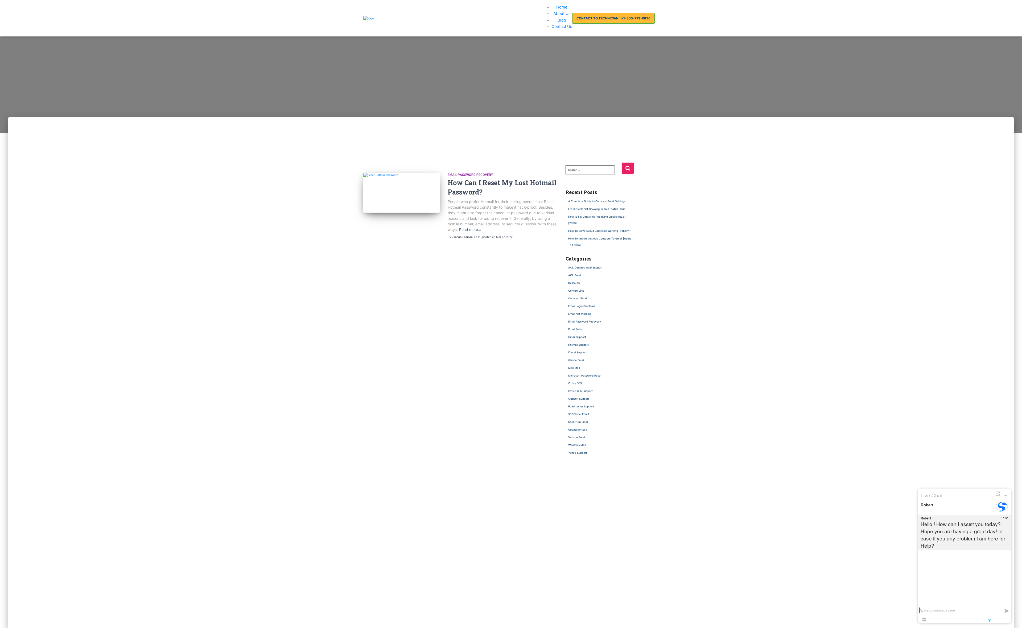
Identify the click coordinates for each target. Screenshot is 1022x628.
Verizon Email (576, 437)
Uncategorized (577, 429)
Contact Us (561, 26)
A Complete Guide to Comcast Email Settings (596, 201)
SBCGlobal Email (578, 414)
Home (561, 7)
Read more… (470, 229)
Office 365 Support (580, 391)
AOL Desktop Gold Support (585, 267)
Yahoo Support (577, 452)
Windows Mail (577, 445)
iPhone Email (576, 360)
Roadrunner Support (581, 406)
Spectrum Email (578, 421)
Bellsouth (574, 282)
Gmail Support (577, 336)
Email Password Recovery (470, 175)
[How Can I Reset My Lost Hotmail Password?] (401, 175)
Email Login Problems (581, 306)
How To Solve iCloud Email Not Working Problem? (599, 230)
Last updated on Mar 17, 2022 (493, 236)
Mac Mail (574, 367)
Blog (562, 20)
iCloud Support (577, 352)
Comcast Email (577, 298)
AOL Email (574, 275)
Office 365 (575, 383)
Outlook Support (578, 398)
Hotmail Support (578, 344)
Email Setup (575, 329)
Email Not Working (579, 313)
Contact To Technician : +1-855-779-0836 (613, 18)
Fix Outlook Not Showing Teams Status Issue (597, 208)
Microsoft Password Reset (584, 375)
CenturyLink (576, 290)
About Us (562, 13)
